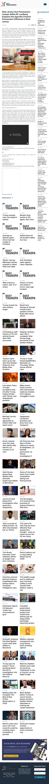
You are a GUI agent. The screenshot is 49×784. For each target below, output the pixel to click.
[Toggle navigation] (45, 4)
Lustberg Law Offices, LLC (8, 164)
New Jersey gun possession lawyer (27, 28)
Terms (7, 775)
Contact (8, 776)
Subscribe (39, 777)
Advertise (12, 776)
